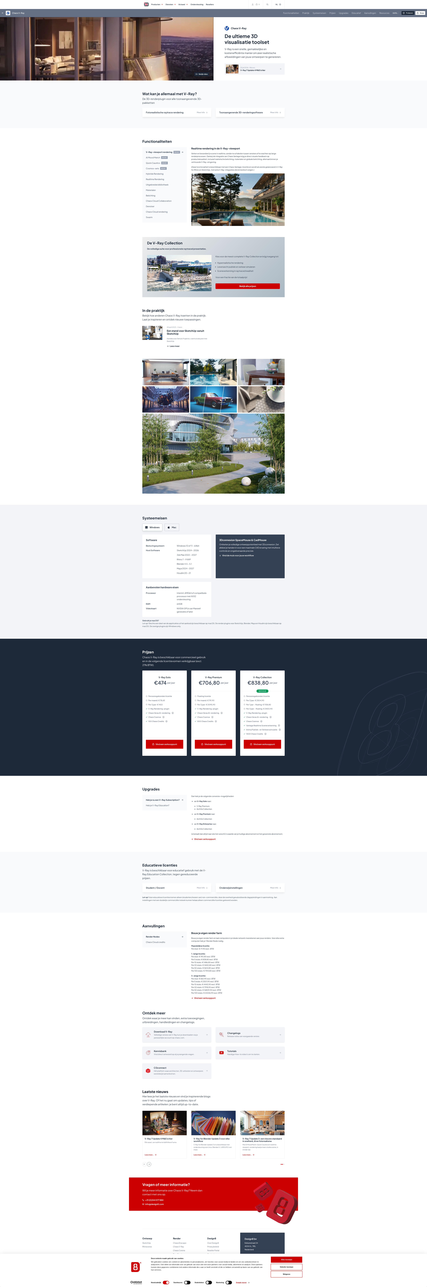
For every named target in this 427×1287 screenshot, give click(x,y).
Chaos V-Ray (178, 1246)
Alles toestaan (286, 1260)
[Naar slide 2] (284, 1164)
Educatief (356, 13)
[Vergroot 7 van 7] (282, 416)
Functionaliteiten (291, 13)
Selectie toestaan (286, 1267)
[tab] (164, 152)
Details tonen (241, 1283)
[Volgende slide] (149, 1164)
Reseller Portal (213, 1250)
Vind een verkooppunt (166, 744)
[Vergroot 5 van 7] (234, 389)
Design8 (211, 1238)
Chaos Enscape (179, 1243)
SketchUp (146, 1243)
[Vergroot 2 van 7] (234, 362)
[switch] (187, 1282)
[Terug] (3, 13)
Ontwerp (147, 1238)
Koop (422, 13)
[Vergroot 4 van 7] (186, 389)
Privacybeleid (213, 1246)
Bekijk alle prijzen (247, 286)
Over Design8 (213, 1243)
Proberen (409, 13)
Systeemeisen (319, 13)
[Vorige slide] (144, 1164)
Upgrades (343, 13)
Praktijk (305, 13)
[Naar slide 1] (282, 1164)
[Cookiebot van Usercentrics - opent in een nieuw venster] (136, 1282)
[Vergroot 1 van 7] (186, 362)
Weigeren (286, 1274)
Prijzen (332, 13)
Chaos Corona (179, 1250)
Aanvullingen (370, 13)
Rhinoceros (147, 1246)
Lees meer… (149, 1155)
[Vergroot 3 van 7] (282, 362)
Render (177, 1238)
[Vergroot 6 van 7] (282, 389)
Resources (384, 13)
